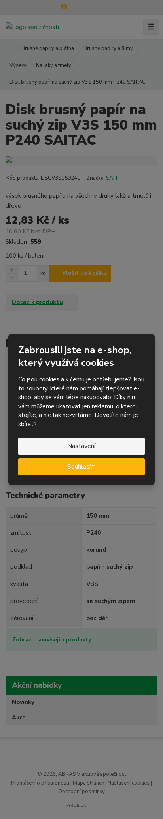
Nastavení (81, 446)
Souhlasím (81, 466)
